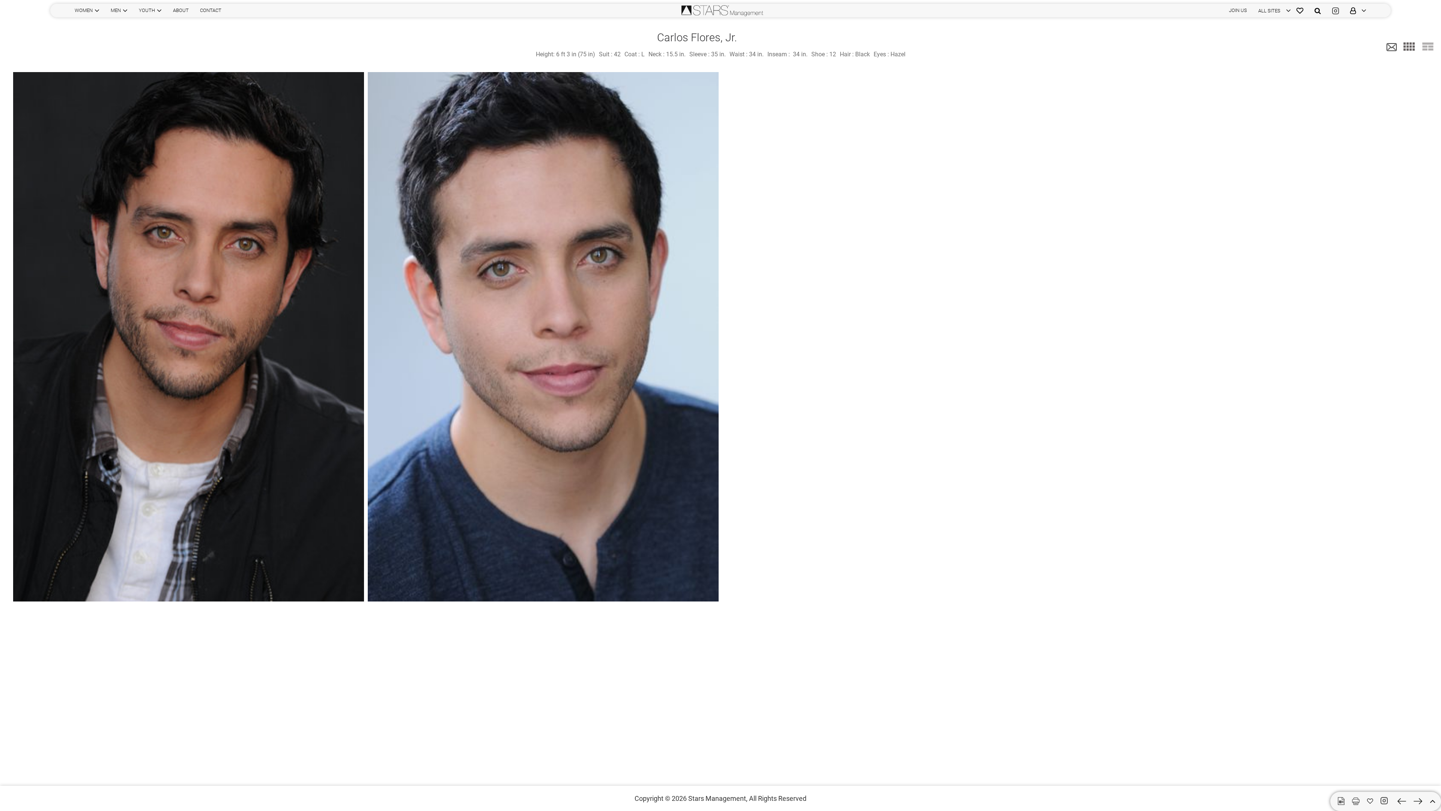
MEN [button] (116, 10)
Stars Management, (718, 798)
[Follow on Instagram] (1385, 801)
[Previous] (1401, 801)
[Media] (1341, 802)
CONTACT (210, 10)
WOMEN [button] (84, 10)
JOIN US (1238, 10)
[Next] (1418, 801)
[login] (1355, 10)
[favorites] (1300, 10)
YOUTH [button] (147, 10)
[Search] (1318, 10)
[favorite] (1370, 801)
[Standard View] (1427, 46)
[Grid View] (1409, 46)
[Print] (1356, 801)
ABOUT (181, 10)
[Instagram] (1336, 10)
